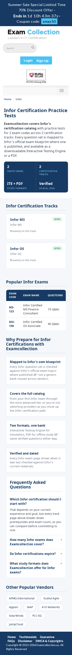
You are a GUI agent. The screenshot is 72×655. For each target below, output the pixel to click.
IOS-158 (12, 324)
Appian (13, 607)
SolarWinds (16, 616)
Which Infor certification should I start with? (35, 501)
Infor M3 (17, 219)
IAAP (30, 607)
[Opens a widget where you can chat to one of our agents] (45, 632)
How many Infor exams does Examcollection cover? (31, 542)
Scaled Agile (51, 598)
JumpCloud (16, 624)
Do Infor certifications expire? (33, 554)
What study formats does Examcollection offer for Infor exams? (32, 567)
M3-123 (11, 309)
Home (7, 99)
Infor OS (17, 248)
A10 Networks (51, 607)
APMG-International (22, 598)
